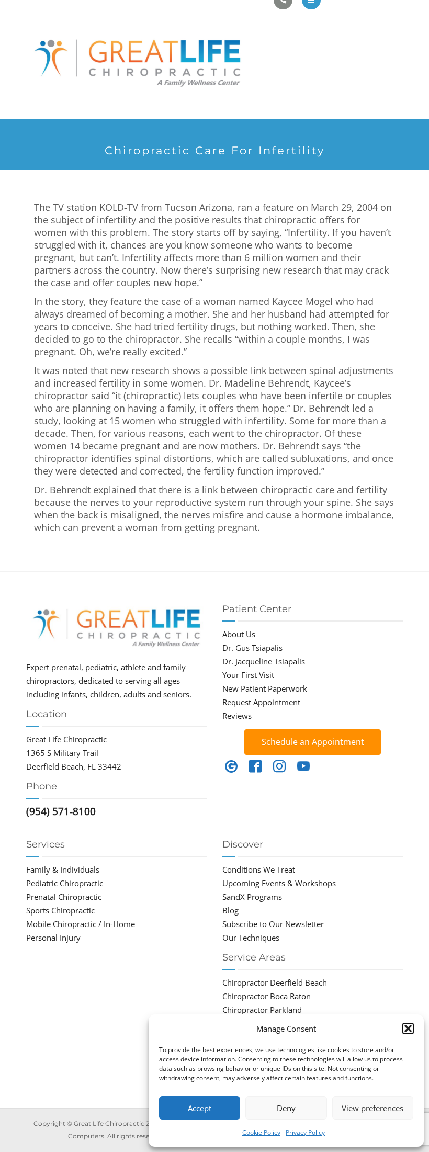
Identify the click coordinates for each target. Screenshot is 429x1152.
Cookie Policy (261, 1132)
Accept (199, 1108)
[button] (408, 1028)
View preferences (372, 1108)
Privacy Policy (305, 1132)
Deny (286, 1108)
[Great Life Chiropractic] (150, 59)
